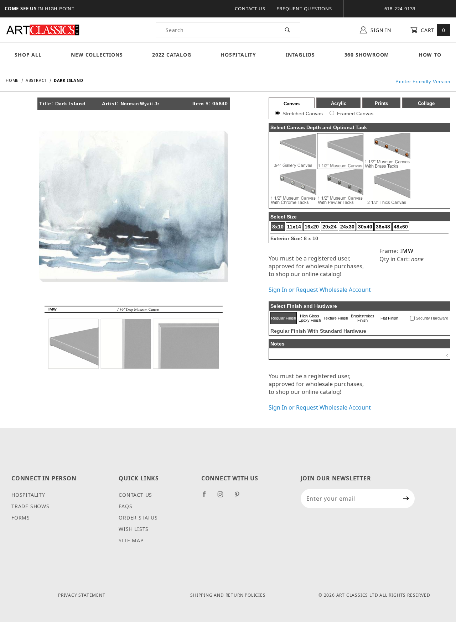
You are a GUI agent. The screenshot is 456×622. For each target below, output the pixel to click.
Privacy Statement (81, 595)
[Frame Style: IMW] (134, 337)
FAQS (125, 506)
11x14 (294, 227)
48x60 (401, 227)
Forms (20, 517)
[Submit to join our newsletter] (406, 498)
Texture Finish (335, 318)
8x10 (278, 227)
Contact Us (250, 8)
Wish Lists (134, 529)
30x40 (365, 227)
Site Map (131, 540)
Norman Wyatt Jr (140, 103)
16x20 (312, 227)
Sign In (380, 30)
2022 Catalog (171, 54)
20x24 (329, 227)
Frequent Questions (304, 8)
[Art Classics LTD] (43, 29)
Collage (426, 103)
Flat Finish (389, 318)
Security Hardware (432, 318)
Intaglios (300, 54)
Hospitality (238, 54)
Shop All (28, 54)
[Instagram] (223, 497)
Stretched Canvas (303, 113)
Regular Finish (283, 318)
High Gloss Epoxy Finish (310, 318)
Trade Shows (30, 506)
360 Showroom (366, 54)
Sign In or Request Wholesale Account (320, 290)
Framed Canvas (355, 113)
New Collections (97, 54)
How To (430, 54)
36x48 (383, 227)
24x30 (347, 227)
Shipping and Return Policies (227, 595)
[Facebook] (207, 497)
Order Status (138, 517)
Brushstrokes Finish (362, 318)
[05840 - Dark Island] (133, 206)
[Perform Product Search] (287, 30)
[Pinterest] (240, 497)
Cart (432, 30)
